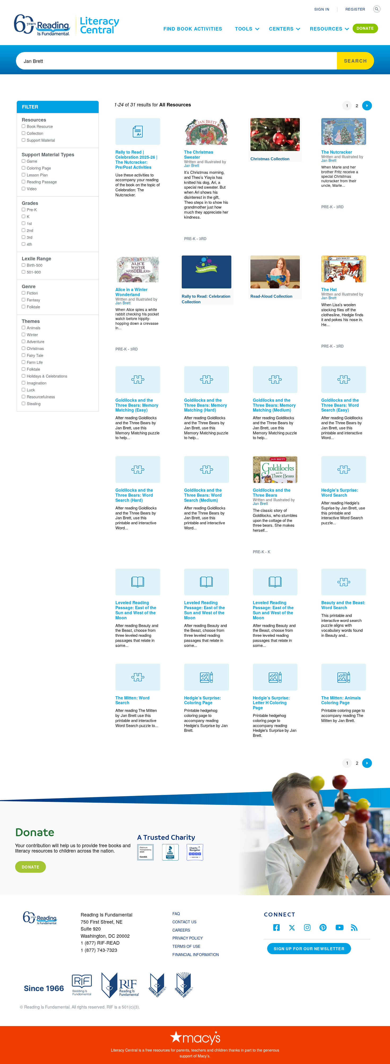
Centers (281, 28)
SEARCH (377, 10)
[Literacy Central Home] (99, 17)
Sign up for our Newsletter (309, 948)
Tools (244, 28)
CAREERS (181, 930)
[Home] (46, 17)
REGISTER (355, 9)
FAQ (176, 913)
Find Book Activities (192, 28)
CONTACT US (186, 921)
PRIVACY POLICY (187, 938)
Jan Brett (191, 165)
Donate (30, 867)
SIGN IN (322, 9)
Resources (326, 28)
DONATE (365, 28)
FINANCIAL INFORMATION (195, 954)
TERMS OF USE (189, 946)
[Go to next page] (367, 105)
